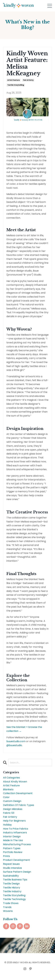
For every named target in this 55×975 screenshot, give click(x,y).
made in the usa (13, 840)
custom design (12, 801)
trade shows (10, 903)
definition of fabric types (18, 805)
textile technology (14, 899)
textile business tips (15, 879)
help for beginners (14, 820)
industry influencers (15, 832)
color (6, 797)
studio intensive (12, 868)
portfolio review (12, 852)
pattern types (11, 848)
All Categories (11, 777)
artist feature (13, 80)
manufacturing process (17, 844)
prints (6, 856)
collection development (18, 793)
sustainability (11, 876)
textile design (11, 883)
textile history (11, 887)
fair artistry (28, 80)
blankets (8, 789)
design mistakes (12, 809)
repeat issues (11, 864)
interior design (12, 836)
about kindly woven (15, 781)
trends (7, 907)
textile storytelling (15, 85)
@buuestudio (14, 745)
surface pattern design (17, 872)
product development (16, 860)
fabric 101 (8, 813)
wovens (8, 911)
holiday (7, 824)
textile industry (12, 891)
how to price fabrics (15, 828)
